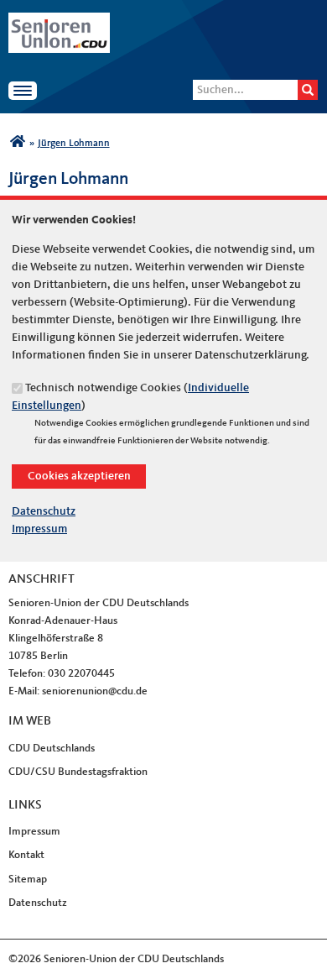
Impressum (39, 529)
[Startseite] (59, 21)
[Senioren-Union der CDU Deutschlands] (17, 144)
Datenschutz (43, 511)
